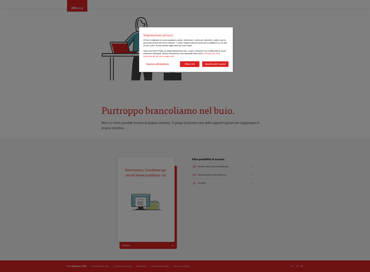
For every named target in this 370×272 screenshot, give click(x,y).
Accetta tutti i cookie (215, 64)
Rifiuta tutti (190, 64)
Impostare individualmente (157, 64)
